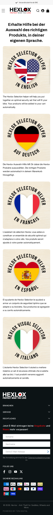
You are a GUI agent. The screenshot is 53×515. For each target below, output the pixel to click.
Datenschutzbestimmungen (39, 457)
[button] (37, 10)
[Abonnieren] (48, 451)
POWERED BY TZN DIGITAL (15, 511)
